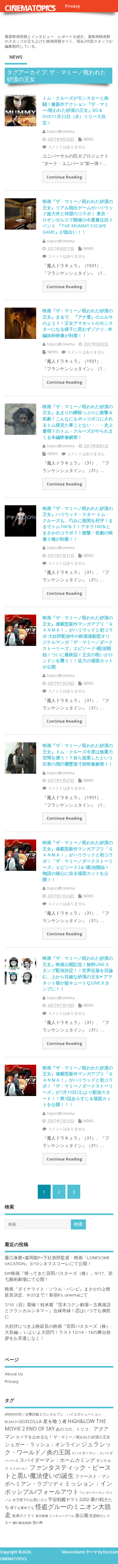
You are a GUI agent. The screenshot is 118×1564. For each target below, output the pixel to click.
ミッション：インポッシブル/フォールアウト (58, 1487)
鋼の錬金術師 (22, 1522)
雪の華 (37, 1522)
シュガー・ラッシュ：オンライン (42, 1444)
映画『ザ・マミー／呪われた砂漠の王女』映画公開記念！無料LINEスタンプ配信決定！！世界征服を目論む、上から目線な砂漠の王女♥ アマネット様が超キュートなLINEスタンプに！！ (77, 973)
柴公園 (81, 1515)
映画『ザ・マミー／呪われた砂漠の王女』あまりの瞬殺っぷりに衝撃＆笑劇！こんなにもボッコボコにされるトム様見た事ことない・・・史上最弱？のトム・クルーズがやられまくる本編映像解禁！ (77, 421)
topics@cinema (61, 131)
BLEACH (11, 1422)
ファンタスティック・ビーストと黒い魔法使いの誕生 (58, 1471)
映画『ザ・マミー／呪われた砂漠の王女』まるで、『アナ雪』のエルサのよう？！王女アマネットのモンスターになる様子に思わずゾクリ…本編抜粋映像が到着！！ (77, 323)
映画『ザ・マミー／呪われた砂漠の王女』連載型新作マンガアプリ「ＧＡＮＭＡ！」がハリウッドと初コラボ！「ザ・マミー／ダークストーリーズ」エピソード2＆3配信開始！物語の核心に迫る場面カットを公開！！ (77, 860)
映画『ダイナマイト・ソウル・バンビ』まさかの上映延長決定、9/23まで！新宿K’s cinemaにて (57, 1292)
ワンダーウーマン (92, 1492)
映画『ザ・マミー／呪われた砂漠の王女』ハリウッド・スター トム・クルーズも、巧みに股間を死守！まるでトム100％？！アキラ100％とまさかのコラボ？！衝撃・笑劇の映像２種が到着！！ (77, 523)
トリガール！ (18, 1468)
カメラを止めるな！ (34, 1437)
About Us (14, 1374)
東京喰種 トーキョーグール (55, 1516)
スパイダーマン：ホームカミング (57, 1460)
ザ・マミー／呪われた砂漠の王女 (81, 1436)
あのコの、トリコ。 (74, 1429)
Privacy (72, 6)
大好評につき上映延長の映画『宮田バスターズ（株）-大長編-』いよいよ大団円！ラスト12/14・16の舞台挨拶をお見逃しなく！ (58, 1332)
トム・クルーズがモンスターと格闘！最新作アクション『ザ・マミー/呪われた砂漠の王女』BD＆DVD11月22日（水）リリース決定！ (75, 110)
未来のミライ (23, 1515)
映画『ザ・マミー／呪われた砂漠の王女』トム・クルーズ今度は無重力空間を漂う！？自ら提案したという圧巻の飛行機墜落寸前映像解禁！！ (77, 754)
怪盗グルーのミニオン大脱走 (58, 1510)
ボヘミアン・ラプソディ (34, 1483)
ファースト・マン (92, 1476)
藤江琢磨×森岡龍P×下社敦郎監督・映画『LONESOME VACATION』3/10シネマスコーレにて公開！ (57, 1260)
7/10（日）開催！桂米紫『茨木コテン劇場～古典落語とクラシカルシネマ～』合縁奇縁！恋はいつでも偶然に (58, 1310)
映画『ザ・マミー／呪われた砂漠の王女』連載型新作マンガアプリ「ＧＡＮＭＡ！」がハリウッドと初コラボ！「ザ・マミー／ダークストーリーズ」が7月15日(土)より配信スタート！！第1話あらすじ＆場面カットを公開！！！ (77, 1086)
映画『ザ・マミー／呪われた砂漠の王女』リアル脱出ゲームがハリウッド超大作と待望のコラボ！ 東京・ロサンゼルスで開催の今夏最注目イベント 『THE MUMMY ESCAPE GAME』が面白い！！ (77, 216)
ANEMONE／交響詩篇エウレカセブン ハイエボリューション (53, 1414)
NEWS (15, 57)
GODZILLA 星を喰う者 (43, 1421)
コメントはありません (67, 146)
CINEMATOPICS (30, 8)
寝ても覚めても (22, 1507)
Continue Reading (64, 176)
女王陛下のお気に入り (30, 1500)
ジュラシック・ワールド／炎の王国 (58, 1448)
